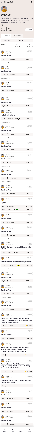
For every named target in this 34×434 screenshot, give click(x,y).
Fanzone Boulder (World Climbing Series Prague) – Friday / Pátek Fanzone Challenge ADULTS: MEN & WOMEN (15, 366)
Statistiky (18, 35)
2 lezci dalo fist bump (6, 94)
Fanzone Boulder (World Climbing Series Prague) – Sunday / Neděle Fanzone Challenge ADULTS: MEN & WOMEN (16, 320)
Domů (4, 431)
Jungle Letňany (6, 55)
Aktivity (7, 35)
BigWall (3, 203)
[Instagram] (2, 25)
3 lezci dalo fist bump (6, 78)
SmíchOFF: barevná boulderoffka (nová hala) (16, 262)
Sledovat (30, 29)
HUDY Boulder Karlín (8, 115)
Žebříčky (21, 431)
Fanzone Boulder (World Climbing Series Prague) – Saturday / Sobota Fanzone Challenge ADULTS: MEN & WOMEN (15, 349)
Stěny (13, 431)
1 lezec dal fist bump (6, 62)
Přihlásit (29, 431)
